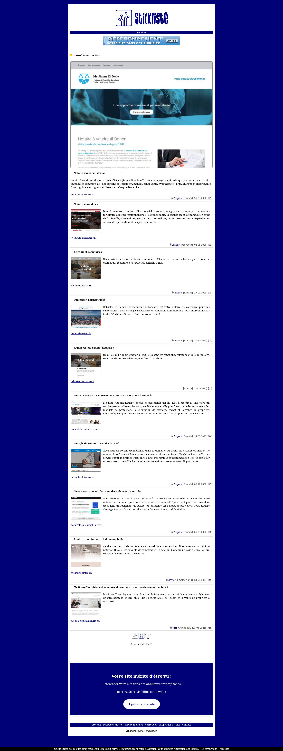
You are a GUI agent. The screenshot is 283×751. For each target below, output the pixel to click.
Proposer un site (113, 724)
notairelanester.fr (81, 333)
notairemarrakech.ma (83, 237)
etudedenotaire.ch (81, 572)
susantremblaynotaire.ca (85, 620)
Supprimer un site (169, 724)
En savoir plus (209, 748)
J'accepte (224, 748)
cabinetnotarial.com (82, 381)
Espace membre (134, 724)
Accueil (96, 724)
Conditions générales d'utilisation (141, 730)
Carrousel (151, 724)
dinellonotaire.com (82, 194)
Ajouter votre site (142, 704)
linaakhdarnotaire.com (84, 429)
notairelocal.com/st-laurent (86, 524)
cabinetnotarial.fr (81, 285)
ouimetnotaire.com (82, 477)
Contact (186, 724)
